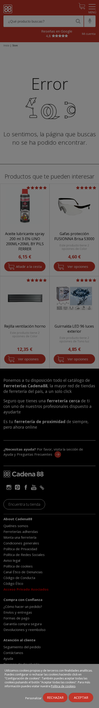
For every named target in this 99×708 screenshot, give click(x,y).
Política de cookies (63, 686)
